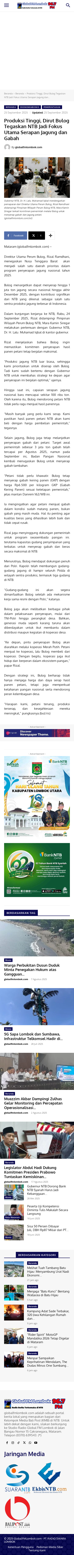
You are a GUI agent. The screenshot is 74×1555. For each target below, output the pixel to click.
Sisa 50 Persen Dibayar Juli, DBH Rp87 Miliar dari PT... (48, 1228)
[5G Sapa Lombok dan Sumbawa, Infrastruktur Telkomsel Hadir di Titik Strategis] (37, 1006)
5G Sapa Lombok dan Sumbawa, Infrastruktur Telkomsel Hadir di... (33, 1036)
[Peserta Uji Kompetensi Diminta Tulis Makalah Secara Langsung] (14, 1212)
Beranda (8, 93)
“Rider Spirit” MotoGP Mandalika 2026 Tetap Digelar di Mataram (48, 1338)
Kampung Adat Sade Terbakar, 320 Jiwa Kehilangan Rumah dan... (48, 1314)
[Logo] (37, 5)
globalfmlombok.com (28, 147)
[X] (24, 1443)
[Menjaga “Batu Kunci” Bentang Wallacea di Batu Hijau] (14, 1293)
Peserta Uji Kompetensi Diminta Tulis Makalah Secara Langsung (47, 1210)
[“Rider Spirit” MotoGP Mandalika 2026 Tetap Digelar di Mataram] (14, 1336)
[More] (50, 235)
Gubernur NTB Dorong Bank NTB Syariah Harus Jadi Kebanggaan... (46, 1190)
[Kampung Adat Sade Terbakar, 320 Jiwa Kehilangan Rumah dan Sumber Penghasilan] (14, 1312)
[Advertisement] (37, 50)
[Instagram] (13, 1443)
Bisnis (8, 960)
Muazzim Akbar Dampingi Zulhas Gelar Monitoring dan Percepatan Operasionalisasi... (33, 1103)
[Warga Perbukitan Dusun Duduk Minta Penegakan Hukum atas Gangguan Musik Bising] (37, 937)
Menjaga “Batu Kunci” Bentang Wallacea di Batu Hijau (48, 1293)
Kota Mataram (12, 1217)
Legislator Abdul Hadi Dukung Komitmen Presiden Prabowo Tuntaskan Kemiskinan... (30, 1172)
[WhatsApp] (30, 1443)
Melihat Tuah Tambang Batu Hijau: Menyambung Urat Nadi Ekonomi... (48, 1271)
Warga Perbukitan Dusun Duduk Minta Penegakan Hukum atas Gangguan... (32, 969)
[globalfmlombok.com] (8, 147)
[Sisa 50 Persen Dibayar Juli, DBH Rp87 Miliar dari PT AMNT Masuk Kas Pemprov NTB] (14, 1232)
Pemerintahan (52, 107)
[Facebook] (7, 1443)
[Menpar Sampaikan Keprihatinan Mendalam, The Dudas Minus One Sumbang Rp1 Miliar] (14, 1359)
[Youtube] (36, 1443)
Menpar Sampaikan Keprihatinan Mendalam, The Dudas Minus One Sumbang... (48, 1361)
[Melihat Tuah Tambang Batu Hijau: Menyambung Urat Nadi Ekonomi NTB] (14, 1269)
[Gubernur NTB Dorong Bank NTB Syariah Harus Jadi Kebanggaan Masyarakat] (14, 1192)
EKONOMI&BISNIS (29, 107)
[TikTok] (18, 1443)
